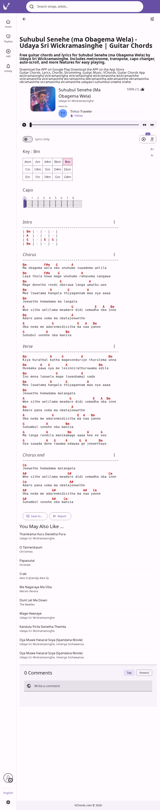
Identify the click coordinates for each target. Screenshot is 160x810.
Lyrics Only (42, 139)
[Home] (8, 21)
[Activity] (8, 66)
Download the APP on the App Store (97, 69)
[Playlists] (8, 36)
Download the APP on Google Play (45, 69)
